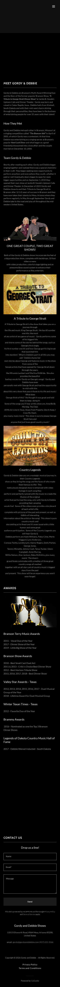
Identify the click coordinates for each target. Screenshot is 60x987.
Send (30, 901)
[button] (54, 6)
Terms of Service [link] (29, 914)
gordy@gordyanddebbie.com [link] (26, 942)
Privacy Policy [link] (49, 912)
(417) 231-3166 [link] (46, 942)
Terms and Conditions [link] (30, 968)
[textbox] (30, 856)
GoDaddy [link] (35, 981)
